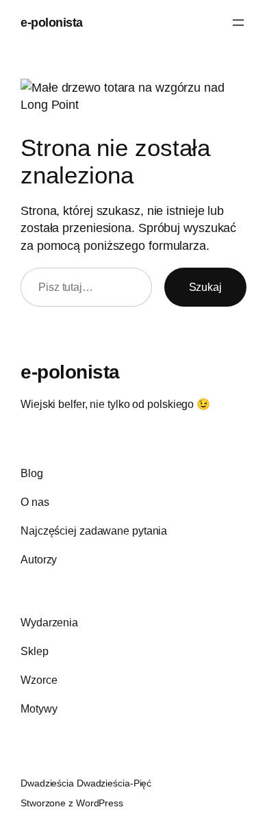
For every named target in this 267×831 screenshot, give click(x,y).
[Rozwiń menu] (238, 22)
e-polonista (52, 22)
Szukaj (205, 287)
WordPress (99, 802)
